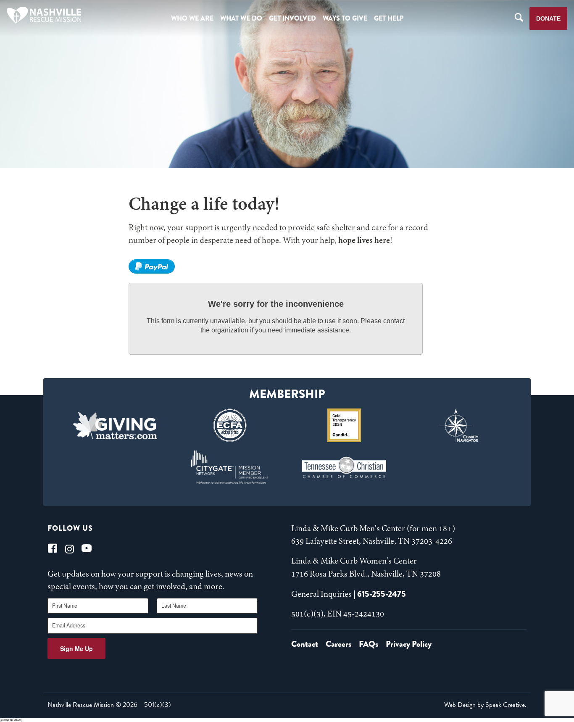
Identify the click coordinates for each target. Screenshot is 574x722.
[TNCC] (344, 467)
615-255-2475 (381, 594)
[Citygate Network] (230, 467)
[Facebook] (52, 548)
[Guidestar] (344, 425)
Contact (304, 644)
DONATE (548, 18)
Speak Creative (505, 705)
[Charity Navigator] (459, 425)
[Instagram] (69, 548)
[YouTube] (87, 548)
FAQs (368, 644)
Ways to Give (345, 18)
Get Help (388, 18)
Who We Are (192, 18)
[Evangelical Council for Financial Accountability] (230, 425)
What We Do (241, 18)
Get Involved (292, 18)
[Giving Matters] (115, 425)
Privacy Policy (409, 644)
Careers (338, 644)
